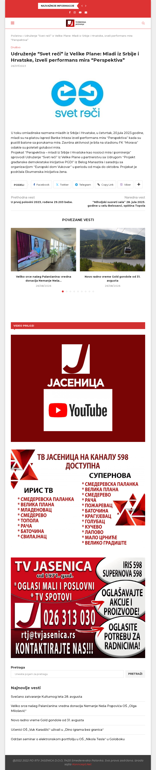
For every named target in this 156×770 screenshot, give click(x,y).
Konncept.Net (82, 764)
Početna (16, 35)
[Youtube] (80, 12)
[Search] (143, 23)
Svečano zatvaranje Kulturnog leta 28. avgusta (46, 696)
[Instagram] (75, 12)
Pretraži (135, 674)
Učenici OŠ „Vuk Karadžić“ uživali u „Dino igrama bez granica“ (57, 729)
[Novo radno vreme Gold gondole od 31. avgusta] (112, 249)
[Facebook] (69, 12)
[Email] (86, 12)
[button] (82, 6)
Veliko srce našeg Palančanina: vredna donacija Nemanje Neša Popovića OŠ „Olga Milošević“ (97, 5)
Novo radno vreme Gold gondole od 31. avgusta (47, 720)
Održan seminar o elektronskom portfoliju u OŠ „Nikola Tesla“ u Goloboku (68, 739)
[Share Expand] (138, 184)
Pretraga (18, 667)
